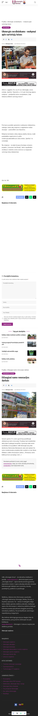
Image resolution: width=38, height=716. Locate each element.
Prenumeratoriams (8, 373)
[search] (35, 2)
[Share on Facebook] (6, 39)
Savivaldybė (6, 571)
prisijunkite (7, 465)
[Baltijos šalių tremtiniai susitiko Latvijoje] (31, 336)
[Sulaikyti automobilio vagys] (31, 353)
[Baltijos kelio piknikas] (31, 360)
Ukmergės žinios (9, 43)
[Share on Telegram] (11, 39)
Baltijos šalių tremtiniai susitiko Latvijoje (14, 335)
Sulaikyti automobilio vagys (10, 351)
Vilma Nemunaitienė (10, 587)
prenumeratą (8, 463)
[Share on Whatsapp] (21, 713)
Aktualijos (6, 27)
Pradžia (4, 22)
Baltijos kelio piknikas (8, 359)
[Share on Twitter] (9, 39)
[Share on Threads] (34, 197)
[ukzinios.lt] (19, 2)
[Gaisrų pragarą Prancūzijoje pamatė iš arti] (31, 344)
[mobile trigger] (3, 2)
